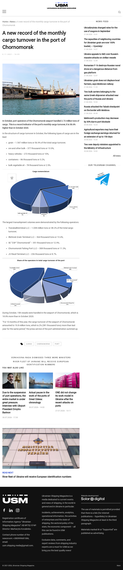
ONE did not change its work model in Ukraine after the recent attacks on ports (65, 399)
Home (5, 21)
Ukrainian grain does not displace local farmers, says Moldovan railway (102, 82)
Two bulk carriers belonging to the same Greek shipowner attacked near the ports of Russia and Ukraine (101, 95)
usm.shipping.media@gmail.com (17, 545)
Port (57, 344)
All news (117, 156)
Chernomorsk (43, 344)
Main (119, 566)
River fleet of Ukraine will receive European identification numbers (41, 363)
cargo (29, 344)
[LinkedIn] (11, 510)
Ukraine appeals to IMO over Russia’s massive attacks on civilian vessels (101, 56)
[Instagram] (17, 510)
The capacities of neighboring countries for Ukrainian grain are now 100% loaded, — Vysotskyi (102, 43)
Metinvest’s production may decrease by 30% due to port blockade (101, 120)
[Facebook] (4, 510)
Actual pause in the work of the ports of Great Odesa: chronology (39, 397)
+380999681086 (21, 538)
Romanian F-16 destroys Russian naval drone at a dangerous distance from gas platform (102, 69)
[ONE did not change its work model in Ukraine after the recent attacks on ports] (67, 381)
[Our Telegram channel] (102, 179)
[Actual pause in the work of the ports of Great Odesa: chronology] (41, 381)
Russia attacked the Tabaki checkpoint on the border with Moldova (102, 108)
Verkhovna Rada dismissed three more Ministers (41, 358)
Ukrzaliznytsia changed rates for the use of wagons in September (100, 29)
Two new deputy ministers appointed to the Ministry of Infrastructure (102, 146)
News (12, 21)
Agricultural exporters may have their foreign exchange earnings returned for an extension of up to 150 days (102, 133)
